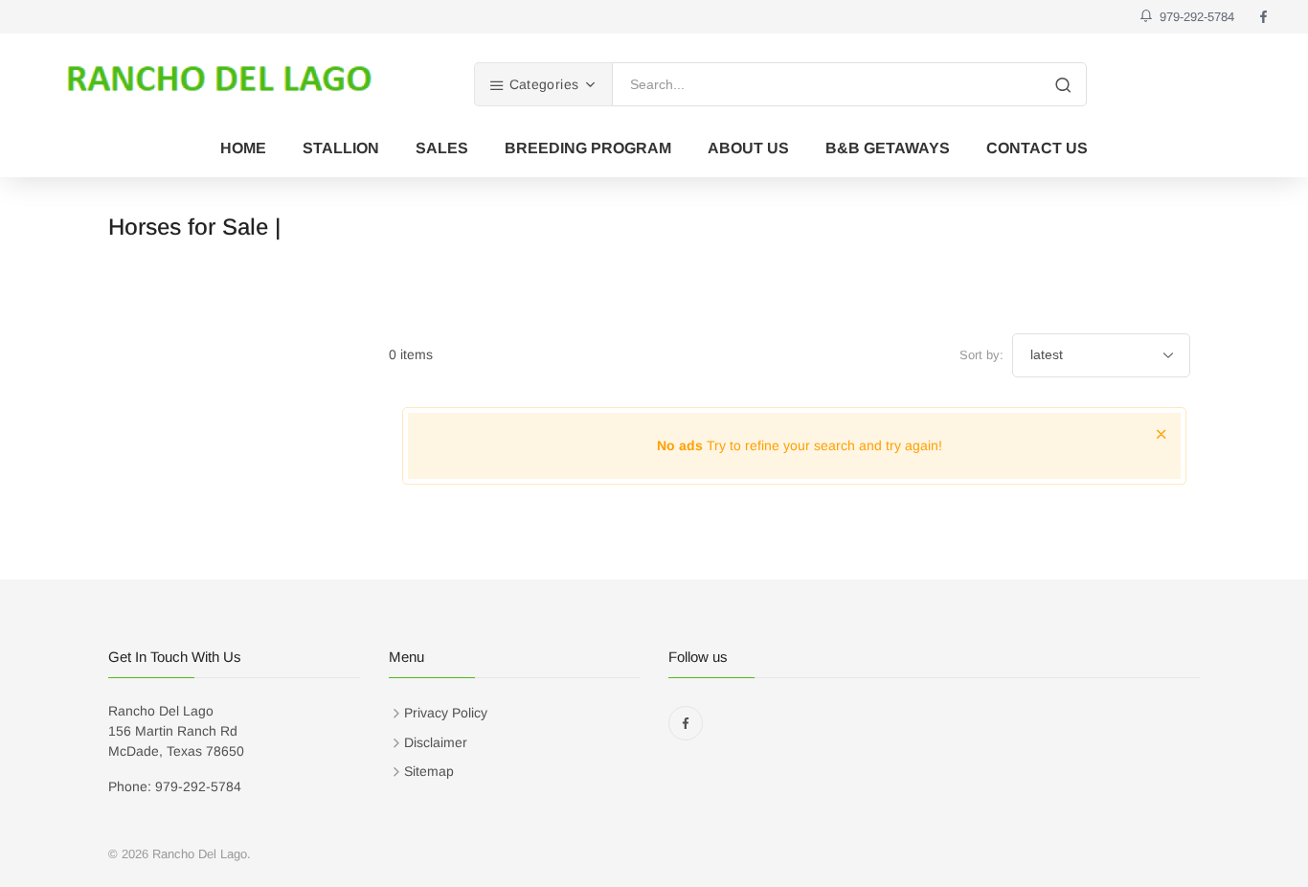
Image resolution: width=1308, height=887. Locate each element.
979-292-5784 (1193, 17)
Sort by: (981, 355)
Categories (541, 84)
